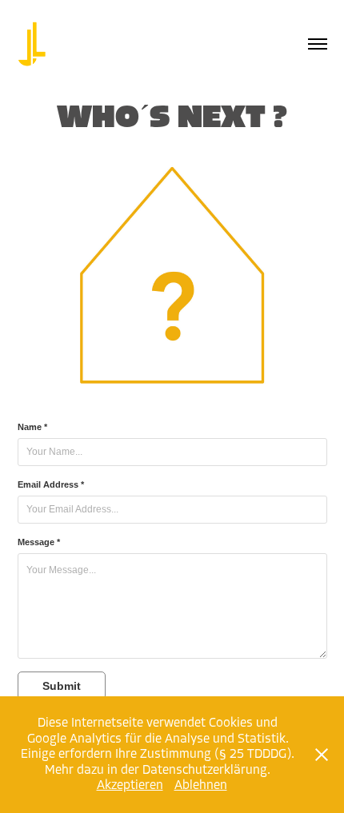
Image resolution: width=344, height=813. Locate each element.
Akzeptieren (130, 785)
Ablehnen (200, 785)
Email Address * (51, 484)
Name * (32, 427)
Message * (39, 542)
